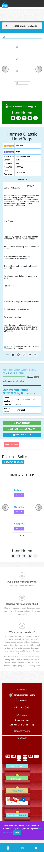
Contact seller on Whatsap (22, 429)
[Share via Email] (30, 118)
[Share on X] (24, 118)
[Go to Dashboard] (36, 848)
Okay (17, 833)
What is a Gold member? (13, 373)
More (18, 495)
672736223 (24, 700)
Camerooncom (22, 720)
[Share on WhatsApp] (18, 118)
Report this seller (12, 444)
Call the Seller (22, 423)
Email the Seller (23, 435)
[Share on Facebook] (13, 118)
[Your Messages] (22, 848)
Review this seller (14, 462)
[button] (5, 69)
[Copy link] (35, 118)
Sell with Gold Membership (22, 725)
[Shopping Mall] (8, 848)
